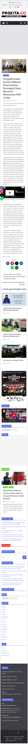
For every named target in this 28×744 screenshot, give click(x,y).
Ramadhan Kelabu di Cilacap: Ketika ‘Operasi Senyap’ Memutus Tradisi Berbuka (13, 494)
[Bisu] (22, 421)
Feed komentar (5, 653)
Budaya (3, 609)
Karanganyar (5, 617)
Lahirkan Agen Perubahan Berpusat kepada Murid (12, 335)
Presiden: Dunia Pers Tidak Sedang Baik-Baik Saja (13, 283)
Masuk (3, 648)
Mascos (15, 100)
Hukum (3, 614)
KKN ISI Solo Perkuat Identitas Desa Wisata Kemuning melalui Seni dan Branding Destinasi (15, 5)
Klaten (3, 619)
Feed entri (4, 650)
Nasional (11, 487)
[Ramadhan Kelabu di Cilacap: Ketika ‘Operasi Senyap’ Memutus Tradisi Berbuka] (14, 478)
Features (5, 487)
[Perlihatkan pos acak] (24, 23)
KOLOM (4, 622)
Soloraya (4, 632)
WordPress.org (5, 655)
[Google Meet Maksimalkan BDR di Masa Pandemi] (14, 294)
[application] (14, 415)
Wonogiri (4, 639)
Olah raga (4, 627)
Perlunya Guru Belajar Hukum (13, 360)
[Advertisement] (14, 40)
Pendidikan (6, 75)
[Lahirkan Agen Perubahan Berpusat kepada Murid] (14, 320)
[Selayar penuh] (24, 421)
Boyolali (4, 607)
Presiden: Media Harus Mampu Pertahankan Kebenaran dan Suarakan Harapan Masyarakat (14, 276)
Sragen (3, 634)
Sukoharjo (4, 637)
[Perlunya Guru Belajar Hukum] (14, 346)
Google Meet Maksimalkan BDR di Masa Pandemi (12, 309)
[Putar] (3, 421)
